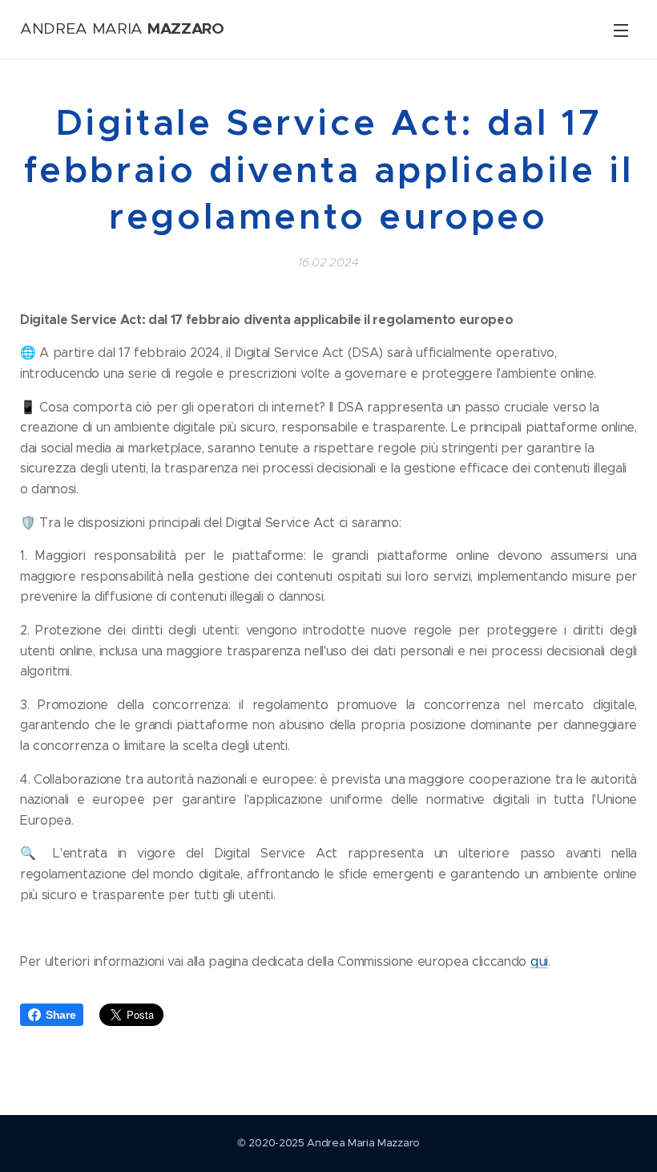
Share (60, 1014)
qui (539, 961)
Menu (621, 30)
